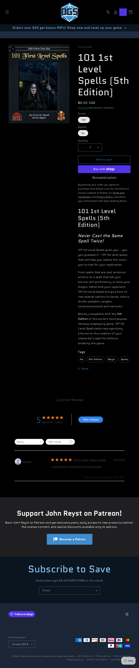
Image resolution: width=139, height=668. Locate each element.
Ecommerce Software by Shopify (58, 656)
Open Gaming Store (30, 656)
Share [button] (84, 368)
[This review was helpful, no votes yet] (115, 477)
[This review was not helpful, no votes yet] (121, 477)
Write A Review (91, 419)
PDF (84, 119)
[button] (7, 12)
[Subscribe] (96, 590)
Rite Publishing (85, 47)
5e (83, 133)
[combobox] (29, 442)
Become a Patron (72, 539)
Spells (124, 359)
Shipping (83, 107)
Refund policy (85, 656)
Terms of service (122, 656)
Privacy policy (103, 656)
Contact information (96, 659)
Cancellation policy (121, 659)
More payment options (104, 177)
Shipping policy (75, 659)
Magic (111, 359)
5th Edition (95, 359)
